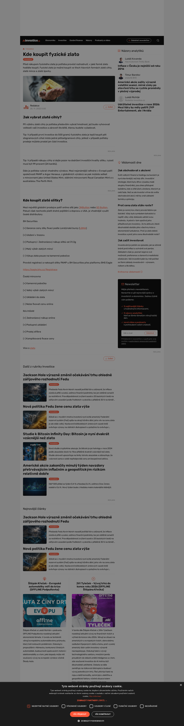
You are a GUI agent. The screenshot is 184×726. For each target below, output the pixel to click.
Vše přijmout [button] (79, 714)
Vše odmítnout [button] (103, 714)
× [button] (181, 685)
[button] (92, 700)
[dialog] (92, 704)
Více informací (95, 696)
